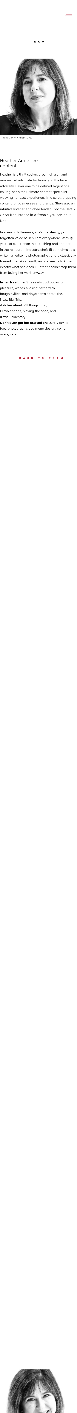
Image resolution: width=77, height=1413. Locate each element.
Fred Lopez (26, 137)
